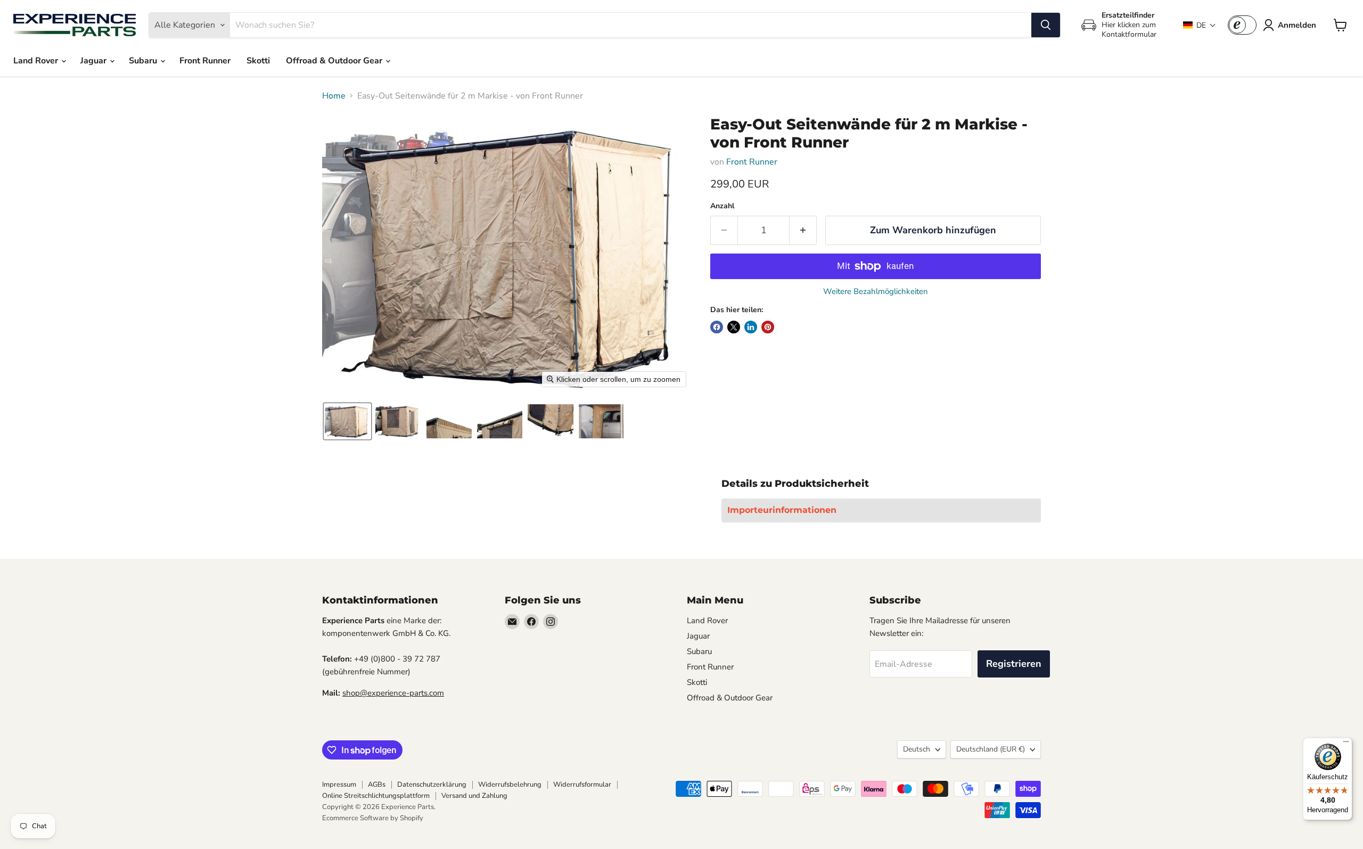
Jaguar (94, 61)
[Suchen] (1045, 25)
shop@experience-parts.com (393, 693)
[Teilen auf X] (733, 327)
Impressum (339, 784)
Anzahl (722, 206)
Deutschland (990, 749)
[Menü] (1346, 744)
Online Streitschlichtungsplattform (376, 796)
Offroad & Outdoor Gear (335, 61)
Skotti (258, 61)
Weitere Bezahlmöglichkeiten (875, 291)
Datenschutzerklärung (431, 784)
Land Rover (36, 61)
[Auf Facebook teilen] (716, 327)
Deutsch (916, 749)
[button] (1199, 25)
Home (334, 96)
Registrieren (1013, 663)
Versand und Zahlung (474, 796)
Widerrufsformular (582, 784)
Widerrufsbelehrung (509, 784)
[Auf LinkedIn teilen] (750, 327)
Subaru (144, 61)
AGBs (376, 784)
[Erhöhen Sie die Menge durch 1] (803, 230)
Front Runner (205, 61)
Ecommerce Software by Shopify (372, 818)
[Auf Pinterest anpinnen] (767, 327)
